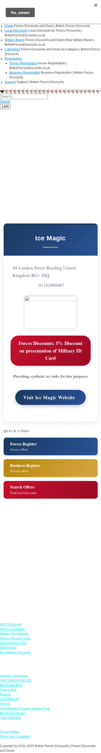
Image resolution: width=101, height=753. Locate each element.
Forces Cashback (12, 629)
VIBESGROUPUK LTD (15, 680)
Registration (13, 58)
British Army (8, 648)
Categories (12, 49)
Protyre (5, 704)
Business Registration (24, 72)
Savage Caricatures (14, 676)
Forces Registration (23, 63)
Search (5, 101)
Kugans (5, 694)
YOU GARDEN (10, 718)
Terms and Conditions (15, 736)
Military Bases (14, 40)
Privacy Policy (10, 732)
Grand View (8, 690)
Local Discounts (16, 30)
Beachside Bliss (11, 685)
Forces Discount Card (15, 638)
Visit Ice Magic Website (49, 397)
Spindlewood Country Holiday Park (24, 708)
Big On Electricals (12, 713)
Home (9, 26)
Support (10, 82)
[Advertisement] (50, 160)
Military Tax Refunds (14, 634)
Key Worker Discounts (15, 652)
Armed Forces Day (13, 643)
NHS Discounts (10, 624)
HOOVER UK (9, 699)
